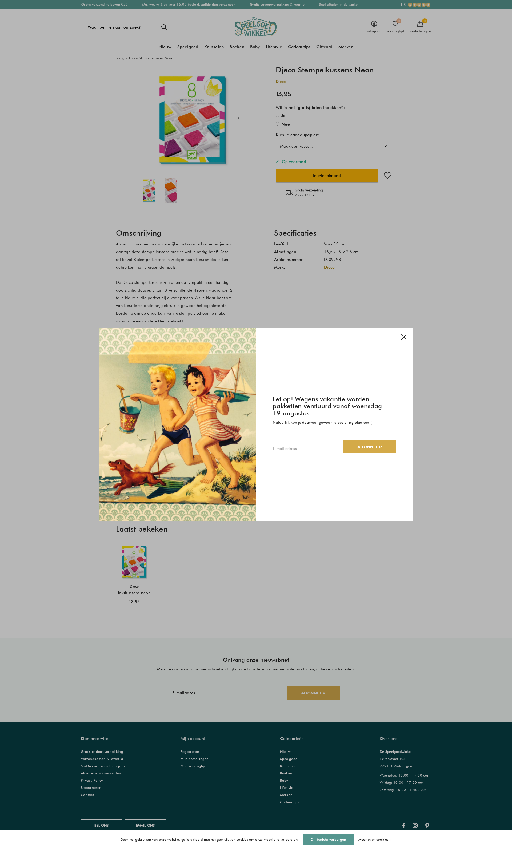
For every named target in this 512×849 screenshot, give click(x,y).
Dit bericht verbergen (328, 839)
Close (404, 337)
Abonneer (369, 446)
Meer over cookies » (375, 839)
